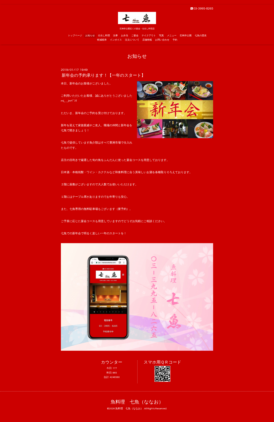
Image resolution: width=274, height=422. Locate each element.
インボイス (116, 40)
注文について (132, 40)
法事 (115, 35)
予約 (175, 40)
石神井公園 (186, 35)
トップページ (75, 35)
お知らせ (90, 35)
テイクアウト (149, 35)
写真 (161, 35)
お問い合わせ (162, 40)
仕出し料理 (104, 35)
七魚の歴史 (201, 35)
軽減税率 (102, 40)
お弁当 (124, 35)
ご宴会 (134, 35)
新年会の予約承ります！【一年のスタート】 (103, 75)
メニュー (171, 35)
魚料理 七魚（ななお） (137, 402)
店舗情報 (147, 40)
